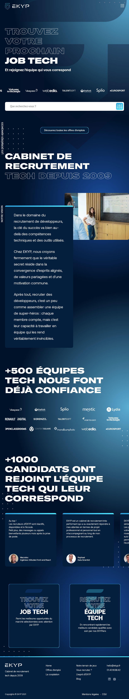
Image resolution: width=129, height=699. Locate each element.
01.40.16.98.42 (114, 670)
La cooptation (52, 674)
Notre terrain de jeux (86, 665)
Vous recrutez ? (84, 670)
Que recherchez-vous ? (23, 106)
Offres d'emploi (53, 670)
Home (49, 665)
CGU (104, 694)
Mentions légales (90, 694)
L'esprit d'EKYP (83, 674)
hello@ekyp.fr (113, 665)
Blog (78, 678)
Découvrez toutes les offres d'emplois (64, 130)
